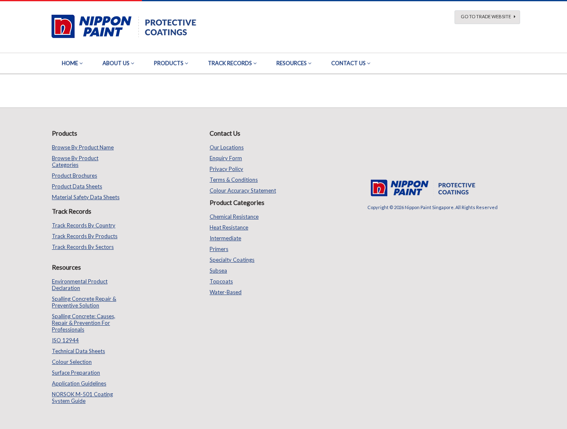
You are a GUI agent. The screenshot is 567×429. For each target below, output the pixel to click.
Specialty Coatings (232, 259)
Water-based (226, 292)
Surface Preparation (76, 372)
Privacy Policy (226, 169)
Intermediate (225, 238)
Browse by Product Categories (75, 161)
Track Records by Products (84, 236)
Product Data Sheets (77, 186)
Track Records (230, 63)
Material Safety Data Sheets (86, 197)
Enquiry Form (226, 158)
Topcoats (221, 281)
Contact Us (348, 63)
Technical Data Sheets (78, 351)
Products (168, 63)
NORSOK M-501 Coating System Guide (82, 397)
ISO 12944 (65, 340)
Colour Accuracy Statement (243, 190)
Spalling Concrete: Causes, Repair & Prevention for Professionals (83, 323)
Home (70, 63)
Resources (291, 63)
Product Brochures (74, 175)
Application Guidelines (79, 383)
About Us (116, 63)
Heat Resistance (229, 227)
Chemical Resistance (234, 216)
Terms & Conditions (234, 179)
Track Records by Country (83, 225)
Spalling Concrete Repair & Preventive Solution (84, 302)
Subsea (218, 270)
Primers (219, 249)
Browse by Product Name (83, 147)
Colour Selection (72, 361)
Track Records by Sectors (83, 247)
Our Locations (227, 147)
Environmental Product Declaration (80, 284)
